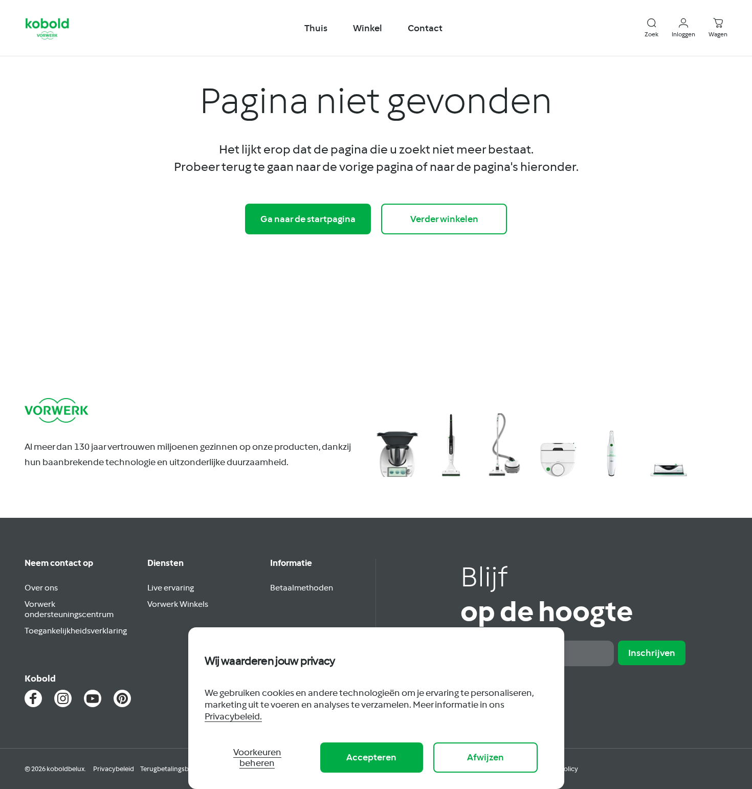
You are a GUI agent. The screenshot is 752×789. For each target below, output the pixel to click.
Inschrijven (651, 653)
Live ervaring (170, 587)
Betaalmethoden (301, 587)
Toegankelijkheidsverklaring (76, 630)
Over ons (41, 587)
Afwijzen (485, 757)
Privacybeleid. (233, 716)
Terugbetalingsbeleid (171, 768)
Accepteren (371, 757)
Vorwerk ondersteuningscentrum (69, 609)
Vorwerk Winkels (177, 604)
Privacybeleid (113, 768)
